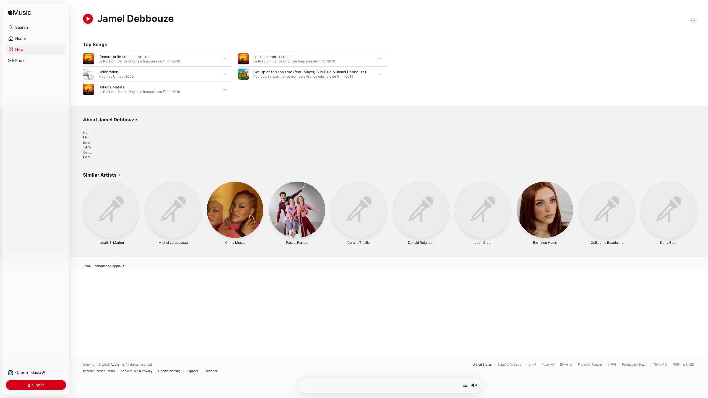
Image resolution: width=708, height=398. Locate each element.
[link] (102, 175)
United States (482, 364)
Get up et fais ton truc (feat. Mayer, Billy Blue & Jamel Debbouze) (309, 72)
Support (192, 371)
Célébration (108, 72)
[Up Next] (465, 385)
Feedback (211, 371)
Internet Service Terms (99, 371)
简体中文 (566, 364)
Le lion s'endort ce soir (273, 56)
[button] (36, 27)
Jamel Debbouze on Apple (102, 266)
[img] (19, 12)
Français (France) (590, 364)
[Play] (88, 19)
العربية (532, 364)
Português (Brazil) (634, 364)
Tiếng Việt (660, 364)
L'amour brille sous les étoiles (123, 56)
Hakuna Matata (111, 87)
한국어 (612, 364)
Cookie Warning (169, 371)
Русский (548, 364)
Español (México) (510, 364)
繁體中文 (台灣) (683, 364)
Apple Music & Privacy (136, 371)
